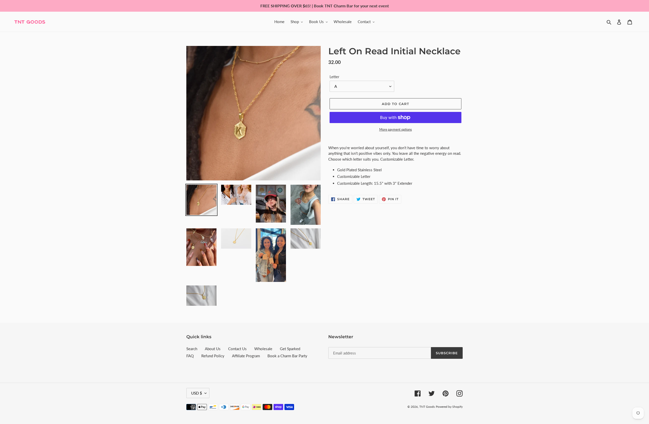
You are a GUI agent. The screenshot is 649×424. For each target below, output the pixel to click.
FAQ (190, 355)
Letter (334, 76)
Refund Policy (212, 355)
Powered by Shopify (449, 407)
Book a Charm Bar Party (287, 355)
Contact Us (237, 348)
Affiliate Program (246, 355)
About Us (213, 348)
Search (191, 348)
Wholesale (263, 348)
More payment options (395, 129)
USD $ (196, 393)
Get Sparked (290, 348)
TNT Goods (427, 407)
